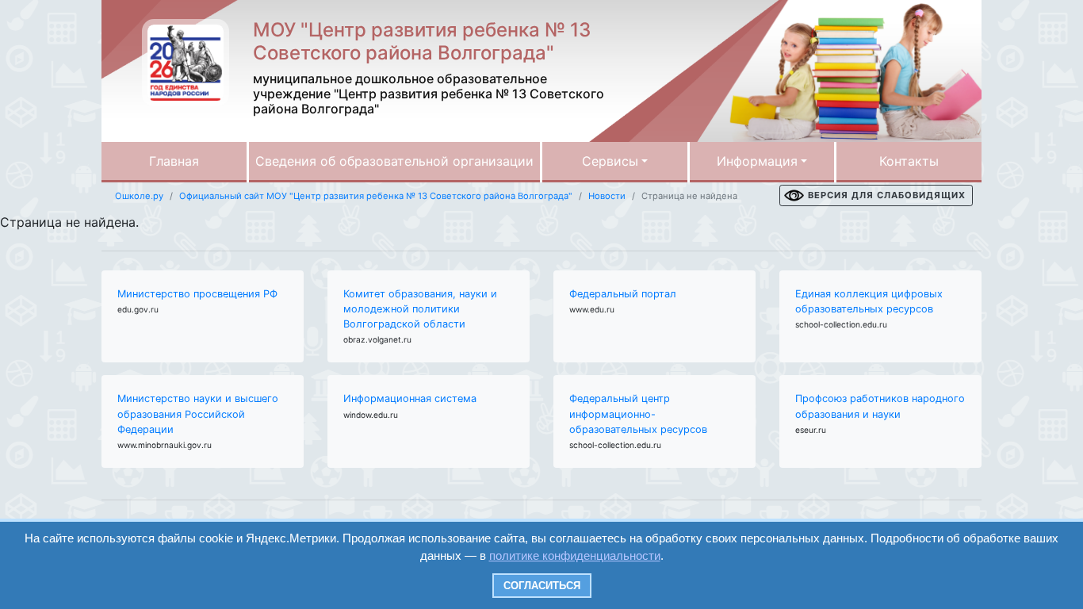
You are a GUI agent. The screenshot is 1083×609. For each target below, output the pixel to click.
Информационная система (409, 398)
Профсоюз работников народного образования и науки (880, 406)
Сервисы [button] (610, 161)
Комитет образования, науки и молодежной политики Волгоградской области (420, 309)
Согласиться (541, 586)
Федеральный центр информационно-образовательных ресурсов (638, 414)
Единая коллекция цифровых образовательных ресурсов (869, 301)
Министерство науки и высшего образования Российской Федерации (197, 414)
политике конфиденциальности (574, 555)
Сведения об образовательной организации (394, 161)
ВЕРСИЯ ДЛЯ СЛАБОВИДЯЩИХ (887, 195)
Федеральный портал (622, 294)
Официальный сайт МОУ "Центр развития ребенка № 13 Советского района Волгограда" (375, 195)
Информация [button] (757, 161)
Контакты (909, 161)
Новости (607, 195)
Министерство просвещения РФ (197, 294)
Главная (174, 161)
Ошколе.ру (139, 195)
